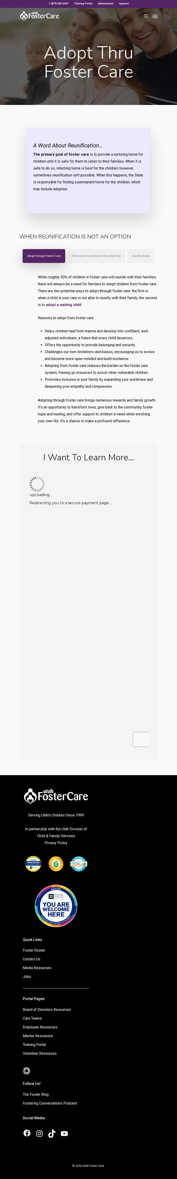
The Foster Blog (36, 1094)
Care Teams (32, 1018)
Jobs (27, 976)
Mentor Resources (38, 1036)
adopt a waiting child (63, 305)
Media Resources (37, 968)
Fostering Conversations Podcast (50, 1103)
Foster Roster (34, 950)
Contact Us (31, 959)
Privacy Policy (56, 843)
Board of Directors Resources (47, 1009)
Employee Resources (40, 1027)
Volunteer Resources (40, 1053)
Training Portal (34, 1044)
